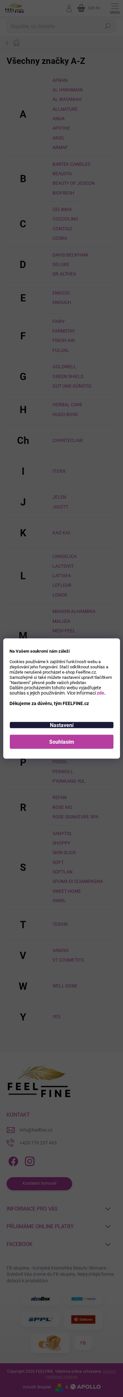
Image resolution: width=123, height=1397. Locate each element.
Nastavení (61, 725)
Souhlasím (61, 742)
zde (100, 693)
